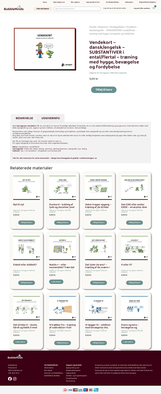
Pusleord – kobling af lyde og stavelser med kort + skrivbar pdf (61, 207)
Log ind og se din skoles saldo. (114, 8)
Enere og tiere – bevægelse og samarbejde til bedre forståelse (133, 329)
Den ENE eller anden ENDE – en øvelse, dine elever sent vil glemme (134, 207)
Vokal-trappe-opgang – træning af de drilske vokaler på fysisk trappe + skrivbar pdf (98, 208)
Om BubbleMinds (112, 2)
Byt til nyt (18, 205)
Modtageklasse (117, 27)
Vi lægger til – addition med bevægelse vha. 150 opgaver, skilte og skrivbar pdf (97, 329)
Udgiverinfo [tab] (50, 118)
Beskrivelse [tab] (24, 118)
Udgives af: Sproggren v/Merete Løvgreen (108, 73)
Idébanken (129, 2)
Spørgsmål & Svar (93, 2)
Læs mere (56, 281)
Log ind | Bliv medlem (142, 8)
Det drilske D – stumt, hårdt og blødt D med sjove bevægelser (25, 327)
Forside (92, 27)
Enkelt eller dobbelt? (25, 265)
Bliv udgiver (75, 2)
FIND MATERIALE (42, 9)
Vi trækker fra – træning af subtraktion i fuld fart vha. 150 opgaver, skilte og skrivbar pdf (62, 329)
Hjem (45, 2)
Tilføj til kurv (103, 89)
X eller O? (126, 265)
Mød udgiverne (59, 2)
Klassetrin (103, 27)
